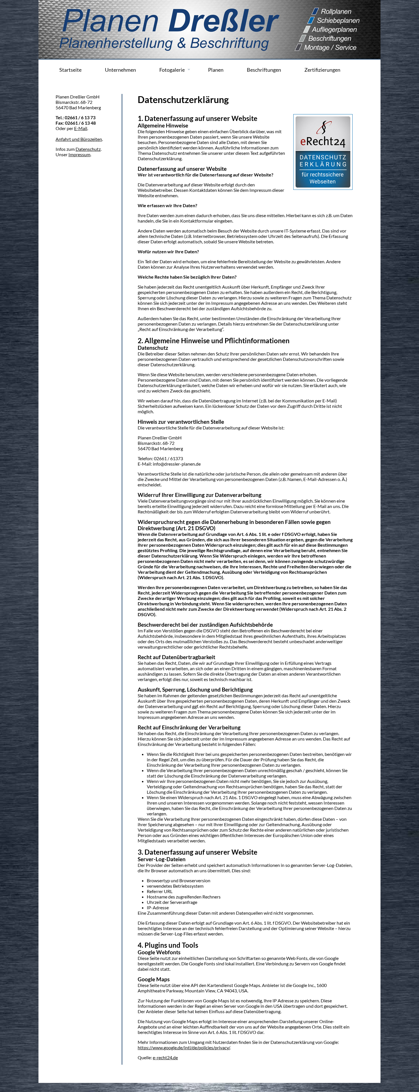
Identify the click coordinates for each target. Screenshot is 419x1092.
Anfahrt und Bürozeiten (79, 139)
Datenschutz (88, 149)
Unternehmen (120, 70)
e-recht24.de (165, 1057)
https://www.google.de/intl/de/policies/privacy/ (184, 1047)
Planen (215, 70)
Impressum (79, 154)
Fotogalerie (172, 70)
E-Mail (80, 128)
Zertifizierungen (322, 70)
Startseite (70, 70)
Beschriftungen (264, 70)
